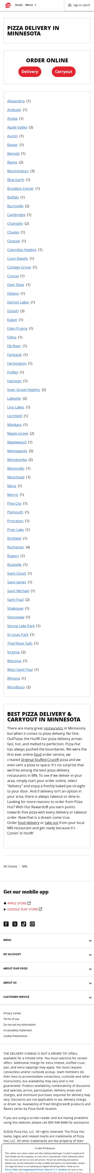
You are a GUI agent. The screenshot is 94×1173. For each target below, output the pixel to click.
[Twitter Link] (16, 924)
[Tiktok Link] (25, 924)
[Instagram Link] (34, 924)
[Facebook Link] (7, 924)
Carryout (63, 71)
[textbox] (47, 783)
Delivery (30, 71)
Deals (19, 5)
